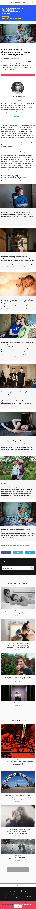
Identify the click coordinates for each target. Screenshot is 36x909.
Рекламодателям (25, 895)
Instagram (23, 75)
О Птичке (8, 895)
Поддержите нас (23, 898)
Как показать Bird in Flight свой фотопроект (15, 545)
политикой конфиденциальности (22, 904)
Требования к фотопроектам (13, 897)
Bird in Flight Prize (28, 897)
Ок (18, 906)
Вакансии (15, 895)
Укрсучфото (13, 898)
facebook (17, 116)
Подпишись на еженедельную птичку (18, 562)
